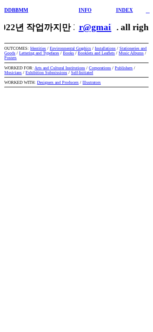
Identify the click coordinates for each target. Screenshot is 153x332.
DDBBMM (16, 10)
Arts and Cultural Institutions (59, 68)
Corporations (100, 68)
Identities (38, 48)
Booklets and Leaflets (96, 53)
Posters (10, 57)
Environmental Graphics (70, 48)
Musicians (13, 72)
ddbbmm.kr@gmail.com (83, 27)
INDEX (124, 10)
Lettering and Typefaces (39, 53)
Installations (105, 48)
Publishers (124, 68)
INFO (85, 10)
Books (68, 53)
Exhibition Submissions (46, 72)
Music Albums (131, 53)
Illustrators (91, 82)
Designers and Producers (58, 82)
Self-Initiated (82, 72)
